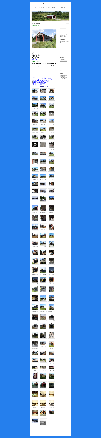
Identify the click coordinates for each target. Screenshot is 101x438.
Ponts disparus (48, 7)
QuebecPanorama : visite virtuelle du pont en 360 (39, 82)
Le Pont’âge (33, 9)
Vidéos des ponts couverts (63, 70)
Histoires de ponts (63, 7)
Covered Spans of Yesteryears (63, 62)
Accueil (32, 7)
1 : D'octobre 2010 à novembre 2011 (64, 33)
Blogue (36, 7)
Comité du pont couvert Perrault (63, 61)
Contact (60, 54)
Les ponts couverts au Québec (39, 4)
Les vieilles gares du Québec (63, 78)
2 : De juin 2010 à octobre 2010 (63, 34)
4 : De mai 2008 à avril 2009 (63, 36)
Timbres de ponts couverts (63, 68)
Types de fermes (61, 69)
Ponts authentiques (41, 7)
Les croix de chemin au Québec (63, 75)
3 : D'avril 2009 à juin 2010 (62, 35)
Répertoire (58, 7)
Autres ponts (53, 7)
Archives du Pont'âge (62, 59)
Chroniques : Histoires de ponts (63, 60)
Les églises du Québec (62, 76)
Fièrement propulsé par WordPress (35, 434)
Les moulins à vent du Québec (63, 77)
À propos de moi (38, 9)
